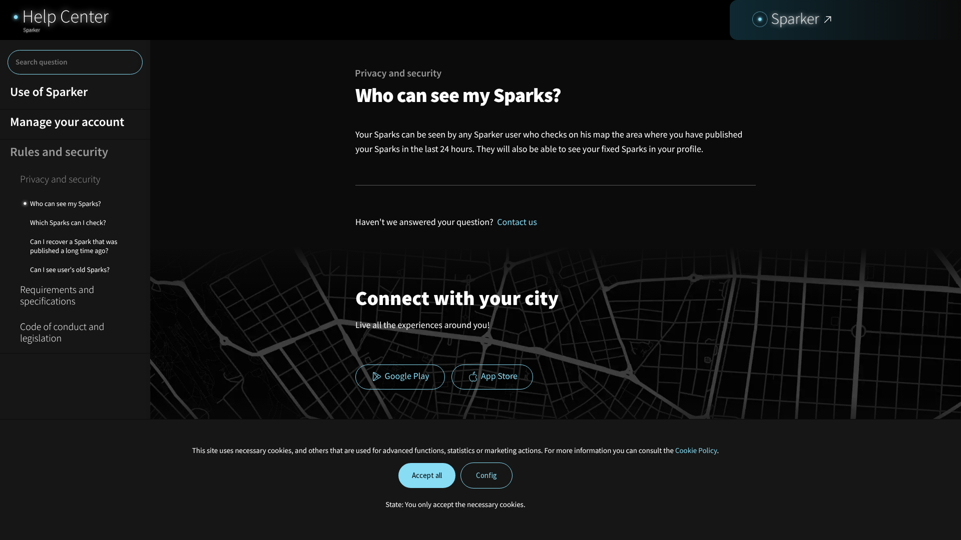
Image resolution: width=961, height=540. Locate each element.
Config (486, 475)
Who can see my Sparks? (65, 203)
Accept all (427, 475)
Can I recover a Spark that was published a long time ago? (73, 246)
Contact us (517, 222)
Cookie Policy (696, 451)
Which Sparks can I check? (68, 222)
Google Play (406, 376)
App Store (498, 376)
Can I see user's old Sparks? (70, 269)
